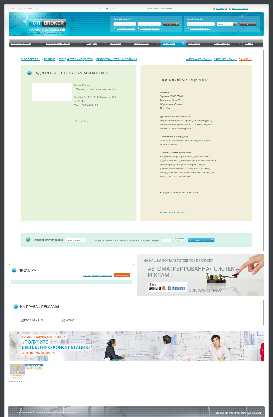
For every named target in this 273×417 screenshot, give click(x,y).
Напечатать (81, 121)
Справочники (222, 43)
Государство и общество (76, 59)
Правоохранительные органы (116, 59)
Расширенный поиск (200, 28)
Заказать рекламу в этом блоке (97, 275)
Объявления (141, 43)
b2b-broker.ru (30, 59)
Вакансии (169, 43)
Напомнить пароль (126, 28)
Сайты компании (225, 59)
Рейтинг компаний (58, 43)
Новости (115, 43)
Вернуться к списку (172, 212)
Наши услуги (221, 8)
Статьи (249, 43)
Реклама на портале (240, 8)
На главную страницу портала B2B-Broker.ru (238, 412)
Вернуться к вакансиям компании (179, 192)
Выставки (194, 43)
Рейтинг (49, 59)
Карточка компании (199, 59)
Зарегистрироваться (149, 28)
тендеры (92, 43)
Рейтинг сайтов (21, 43)
